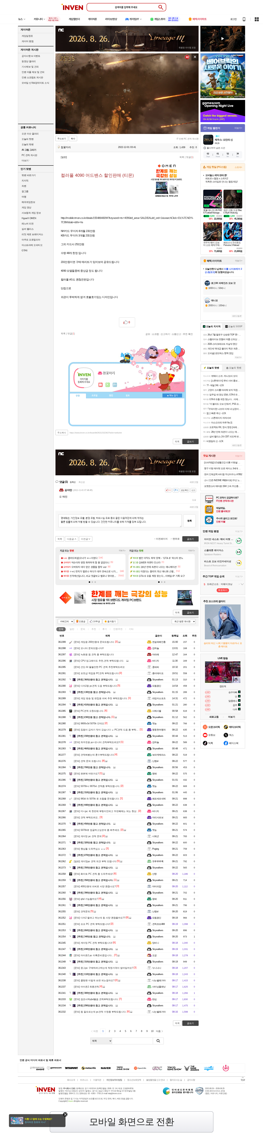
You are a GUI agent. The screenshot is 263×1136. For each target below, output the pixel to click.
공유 (147, 334)
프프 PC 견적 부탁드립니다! (92, 924)
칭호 (128, 395)
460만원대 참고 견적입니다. (95, 748)
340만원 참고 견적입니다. (94, 936)
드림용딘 (156, 686)
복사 (73, 138)
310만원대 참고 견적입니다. (95, 792)
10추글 (96, 621)
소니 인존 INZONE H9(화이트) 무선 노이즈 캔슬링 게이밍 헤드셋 (223, 480)
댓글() (189, 157)
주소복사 (61, 432)
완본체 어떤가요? (86, 773)
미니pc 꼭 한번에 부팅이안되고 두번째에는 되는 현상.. (106, 811)
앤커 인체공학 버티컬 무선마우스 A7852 (223, 474)
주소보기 (61, 138)
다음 (158, 1031)
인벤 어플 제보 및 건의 (33, 72)
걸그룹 (25, 191)
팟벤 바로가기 (29, 175)
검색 (158, 1040)
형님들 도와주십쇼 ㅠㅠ (89, 848)
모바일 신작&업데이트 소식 (35, 83)
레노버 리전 (27, 223)
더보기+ (122, 550)
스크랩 (155, 334)
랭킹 (111, 395)
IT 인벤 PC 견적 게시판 (188, 139)
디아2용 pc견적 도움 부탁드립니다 (95, 686)
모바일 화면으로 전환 (131, 1121)
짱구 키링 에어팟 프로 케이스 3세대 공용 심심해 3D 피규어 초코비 (223, 468)
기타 (131, 629)
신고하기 (165, 334)
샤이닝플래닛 (159, 986)
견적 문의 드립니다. (87, 761)
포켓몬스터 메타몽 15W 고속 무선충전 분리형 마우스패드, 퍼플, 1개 (223, 486)
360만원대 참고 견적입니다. (95, 679)
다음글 (70, 539)
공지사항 (191, 1080)
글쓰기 (190, 612)
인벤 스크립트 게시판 (32, 77)
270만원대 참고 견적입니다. (95, 855)
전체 (61, 629)
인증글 (82, 621)
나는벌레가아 (159, 980)
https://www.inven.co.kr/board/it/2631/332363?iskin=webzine (96, 433)
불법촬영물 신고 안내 (155, 1080)
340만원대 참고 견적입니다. (95, 905)
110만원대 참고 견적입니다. (95, 974)
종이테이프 (157, 673)
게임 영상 (26, 207)
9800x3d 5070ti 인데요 (89, 723)
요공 (154, 955)
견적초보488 (158, 924)
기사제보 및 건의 (30, 67)
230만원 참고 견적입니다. (94, 717)
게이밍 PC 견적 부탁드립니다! (93, 943)
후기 (104, 629)
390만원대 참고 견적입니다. (95, 892)
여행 (24, 197)
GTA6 (24, 250)
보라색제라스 (159, 754)
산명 (154, 874)
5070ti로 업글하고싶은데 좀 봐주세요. (97, 830)
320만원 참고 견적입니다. (94, 842)
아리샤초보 (157, 817)
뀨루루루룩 (157, 861)
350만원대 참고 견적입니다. (95, 867)
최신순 (82, 482)
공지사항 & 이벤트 (31, 56)
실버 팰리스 (27, 229)
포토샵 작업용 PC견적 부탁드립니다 (96, 673)
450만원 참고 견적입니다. (94, 823)
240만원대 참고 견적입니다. (95, 949)
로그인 (233, 19)
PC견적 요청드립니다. (89, 711)
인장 (78, 396)
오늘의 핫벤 (27, 139)
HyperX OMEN (29, 218)
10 (152, 1031)
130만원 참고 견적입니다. (94, 692)
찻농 (154, 723)
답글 (194, 500)
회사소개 (71, 1080)
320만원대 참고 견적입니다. (95, 780)
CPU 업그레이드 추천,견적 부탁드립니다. (99, 660)
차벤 (24, 186)
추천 (93, 629)
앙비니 (155, 943)
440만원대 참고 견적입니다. (95, 805)
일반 (72, 629)
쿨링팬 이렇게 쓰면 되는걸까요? (94, 980)
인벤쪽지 (100, 385)
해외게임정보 (28, 202)
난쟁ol (155, 761)
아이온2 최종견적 (86, 986)
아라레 (155, 654)
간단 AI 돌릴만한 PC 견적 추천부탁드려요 (99, 667)
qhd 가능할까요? (86, 899)
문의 (83, 629)
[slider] (129, 131)
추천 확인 (188, 334)
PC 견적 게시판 (29, 155)
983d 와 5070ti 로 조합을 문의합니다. (97, 798)
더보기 (115, 385)
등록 (189, 520)
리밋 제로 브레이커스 (32, 234)
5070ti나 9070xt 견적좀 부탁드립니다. (97, 786)
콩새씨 (155, 667)
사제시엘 (156, 711)
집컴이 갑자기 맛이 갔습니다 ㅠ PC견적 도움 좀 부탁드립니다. (110, 729)
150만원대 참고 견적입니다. (95, 736)
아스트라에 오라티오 (32, 245)
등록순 (73, 482)
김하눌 (155, 648)
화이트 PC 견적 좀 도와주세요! (93, 874)
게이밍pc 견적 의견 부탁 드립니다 (95, 861)
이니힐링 (107, 385)
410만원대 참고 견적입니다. (95, 704)
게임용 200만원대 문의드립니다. (94, 642)
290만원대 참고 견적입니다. (95, 1005)
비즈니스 (84, 1080)
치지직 (25, 180)
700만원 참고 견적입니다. (94, 767)
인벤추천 (118, 629)
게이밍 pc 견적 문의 (88, 836)
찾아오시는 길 (176, 1080)
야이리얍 (156, 886)
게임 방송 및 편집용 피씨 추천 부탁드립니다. (101, 698)
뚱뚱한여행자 (159, 729)
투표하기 (222, 590)
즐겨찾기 (111, 621)
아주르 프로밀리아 (31, 240)
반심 (154, 999)
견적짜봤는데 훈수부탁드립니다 (94, 754)
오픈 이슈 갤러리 (30, 134)
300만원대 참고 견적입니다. (95, 993)
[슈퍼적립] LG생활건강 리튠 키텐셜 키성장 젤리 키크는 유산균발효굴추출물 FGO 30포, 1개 (223, 462)
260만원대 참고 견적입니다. (95, 930)
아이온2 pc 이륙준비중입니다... (94, 955)
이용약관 (97, 1080)
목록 (181, 157)
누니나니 (156, 968)
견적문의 (82, 911)
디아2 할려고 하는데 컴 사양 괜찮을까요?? (99, 917)
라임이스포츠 (159, 698)
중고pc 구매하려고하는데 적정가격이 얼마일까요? (103, 968)
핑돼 (154, 773)
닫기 (65, 1114)
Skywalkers (157, 679)
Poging (155, 848)
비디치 (155, 660)
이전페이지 (162, 538)
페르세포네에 (159, 798)
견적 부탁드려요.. (86, 817)
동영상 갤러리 (29, 61)
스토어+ (238, 167)
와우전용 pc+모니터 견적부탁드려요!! (97, 742)
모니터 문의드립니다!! (89, 648)
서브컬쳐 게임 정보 (31, 213)
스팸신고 (176, 334)
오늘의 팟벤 (27, 144)
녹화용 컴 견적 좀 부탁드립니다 (94, 654)
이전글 (84, 539)
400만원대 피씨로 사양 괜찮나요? (95, 886)
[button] (89, 582)
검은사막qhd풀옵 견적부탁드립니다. (96, 999)
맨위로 (176, 538)
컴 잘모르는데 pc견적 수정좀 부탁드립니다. (100, 1011)
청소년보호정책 (134, 1080)
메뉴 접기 (172, 395)
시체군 (155, 836)
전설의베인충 (159, 642)
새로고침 (194, 482)
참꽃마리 (65, 147)
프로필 (95, 395)
